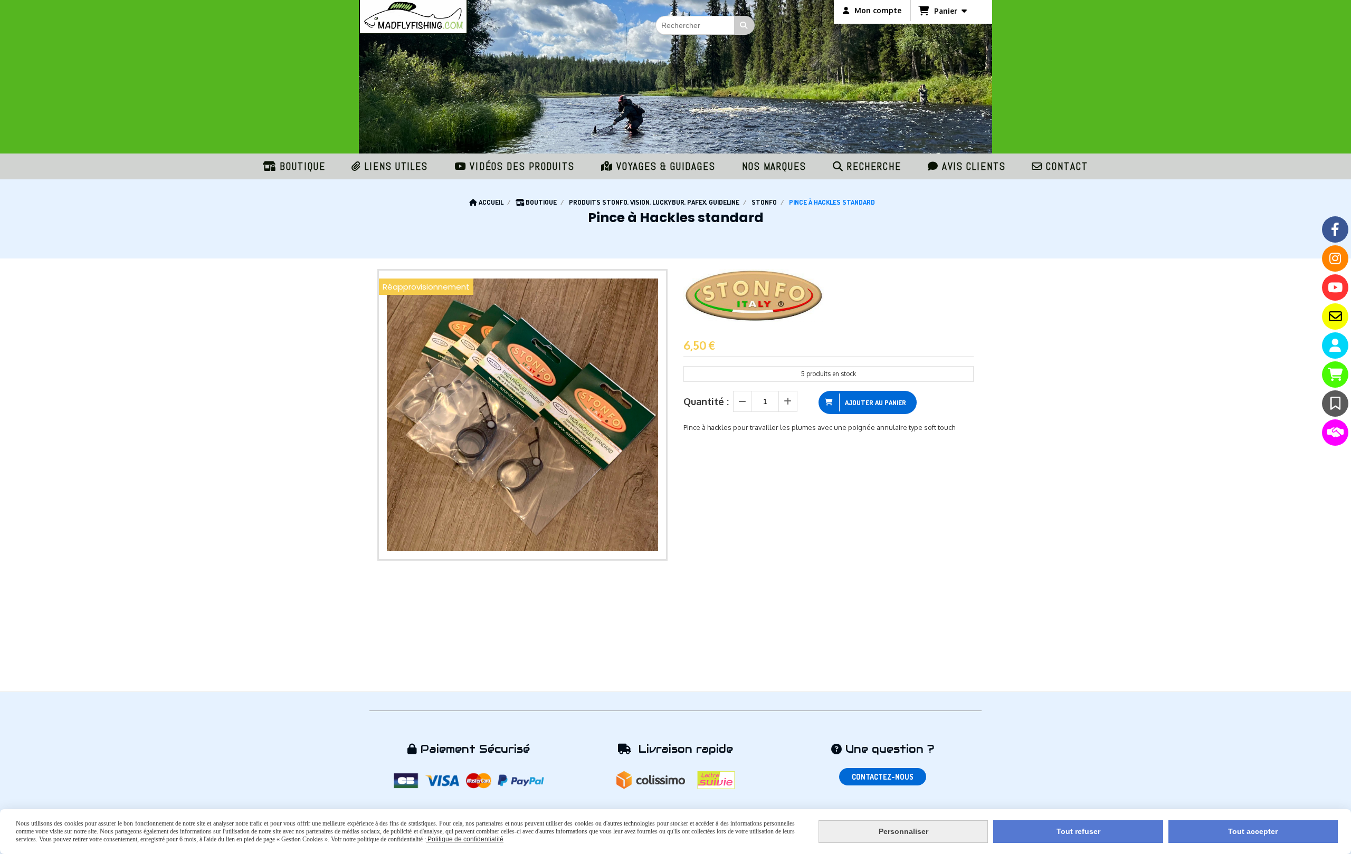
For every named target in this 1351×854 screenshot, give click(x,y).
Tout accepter (1253, 831)
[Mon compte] (1335, 345)
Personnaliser (903, 831)
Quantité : (706, 401)
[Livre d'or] (1335, 403)
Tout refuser (1078, 831)
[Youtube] (1335, 287)
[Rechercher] (745, 25)
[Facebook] (1335, 229)
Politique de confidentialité (464, 839)
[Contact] (1335, 316)
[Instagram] (1335, 258)
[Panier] (1335, 374)
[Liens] (1335, 432)
